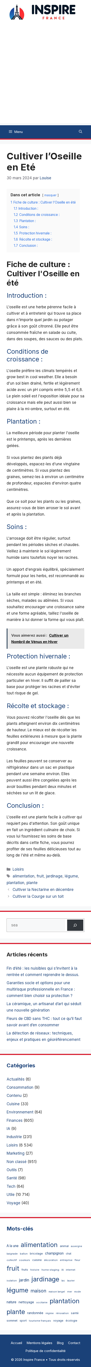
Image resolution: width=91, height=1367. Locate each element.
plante (32, 883)
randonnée (35, 1313)
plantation (15, 883)
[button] (80, 131)
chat (68, 1253)
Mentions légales (39, 1343)
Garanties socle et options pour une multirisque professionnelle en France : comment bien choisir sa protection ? (41, 989)
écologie (71, 1320)
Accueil (16, 1343)
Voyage (13, 1203)
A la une (13, 1246)
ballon (24, 1253)
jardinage (54, 876)
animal (64, 1246)
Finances (15, 1120)
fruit (40, 876)
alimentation (23, 876)
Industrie (14, 1137)
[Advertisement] (45, 77)
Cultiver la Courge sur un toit (38, 896)
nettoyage (26, 1302)
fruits (24, 1269)
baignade (12, 1253)
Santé (12, 1178)
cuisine (37, 1260)
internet (70, 1269)
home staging (50, 1269)
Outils (12, 1170)
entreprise (66, 1260)
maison (38, 1291)
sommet (12, 1320)
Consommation (20, 1087)
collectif (12, 1260)
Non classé (17, 1161)
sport (23, 1320)
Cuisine (13, 1104)
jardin (24, 1279)
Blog (60, 1343)
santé (75, 1313)
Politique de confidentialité (45, 1351)
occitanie (41, 1302)
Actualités (16, 1079)
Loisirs (18, 869)
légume (71, 876)
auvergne (76, 1246)
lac (63, 1280)
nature (11, 1302)
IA (8, 1128)
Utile (11, 1194)
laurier (71, 1280)
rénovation (62, 1313)
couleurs (24, 1260)
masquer (50, 195)
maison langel (57, 1291)
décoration (51, 1260)
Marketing (16, 1153)
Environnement (20, 1112)
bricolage (36, 1253)
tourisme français (40, 1320)
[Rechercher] (75, 925)
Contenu (14, 1095)
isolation (12, 1280)
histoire (34, 1269)
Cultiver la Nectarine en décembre (43, 889)
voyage (58, 1320)
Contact (74, 1343)
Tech (11, 1186)
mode (77, 1291)
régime (50, 1313)
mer (69, 1291)
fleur (77, 1260)
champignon (54, 1253)
